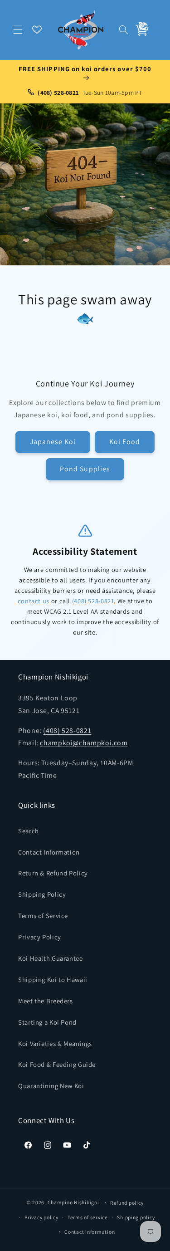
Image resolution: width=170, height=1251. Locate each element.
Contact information (89, 1231)
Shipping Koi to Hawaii (52, 979)
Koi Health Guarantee (50, 958)
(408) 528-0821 (93, 600)
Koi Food (124, 441)
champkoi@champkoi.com (83, 743)
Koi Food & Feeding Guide (57, 1064)
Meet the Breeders (45, 1001)
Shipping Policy (42, 894)
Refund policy (127, 1202)
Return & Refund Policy (53, 873)
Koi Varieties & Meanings (55, 1043)
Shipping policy (136, 1217)
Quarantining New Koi (51, 1085)
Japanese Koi (53, 441)
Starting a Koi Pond (47, 1022)
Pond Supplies (85, 469)
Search (28, 830)
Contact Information (49, 852)
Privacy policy (41, 1217)
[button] (18, 29)
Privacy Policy (39, 937)
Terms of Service (43, 915)
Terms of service (88, 1217)
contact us (33, 600)
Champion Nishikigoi (73, 1202)
